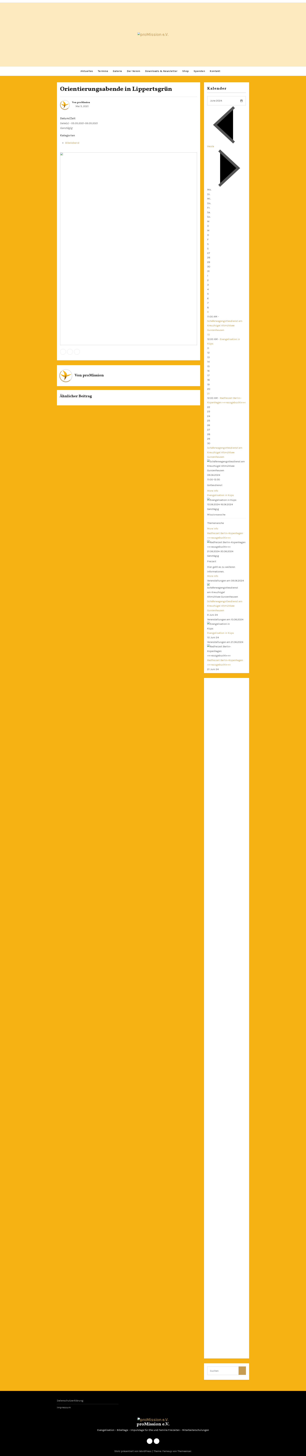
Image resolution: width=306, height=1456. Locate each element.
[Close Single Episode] (237, 887)
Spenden (199, 71)
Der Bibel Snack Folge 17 (221, 1114)
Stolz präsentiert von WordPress (133, 1451)
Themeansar (184, 1451)
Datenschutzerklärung (70, 1400)
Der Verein (133, 71)
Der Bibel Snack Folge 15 (221, 1141)
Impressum (64, 1407)
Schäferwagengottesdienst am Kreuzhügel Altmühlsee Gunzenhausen (224, 325)
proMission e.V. (153, 1424)
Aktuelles (86, 71)
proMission (83, 102)
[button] (246, 71)
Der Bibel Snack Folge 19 (221, 1086)
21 (208, 393)
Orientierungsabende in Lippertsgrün (116, 89)
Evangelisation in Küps (220, 495)
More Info (212, 490)
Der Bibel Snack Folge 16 (221, 1127)
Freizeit (211, 561)
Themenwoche (215, 523)
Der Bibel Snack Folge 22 (221, 1059)
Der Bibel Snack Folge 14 (221, 1154)
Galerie (117, 71)
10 (208, 334)
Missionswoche (216, 514)
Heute (210, 146)
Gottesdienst (214, 485)
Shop (185, 71)
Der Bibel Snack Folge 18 (221, 1100)
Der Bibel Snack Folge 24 (221, 1032)
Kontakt (215, 71)
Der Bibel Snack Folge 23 (221, 1046)
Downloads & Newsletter (161, 71)
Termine (103, 71)
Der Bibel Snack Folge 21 (221, 1073)
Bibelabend (72, 142)
